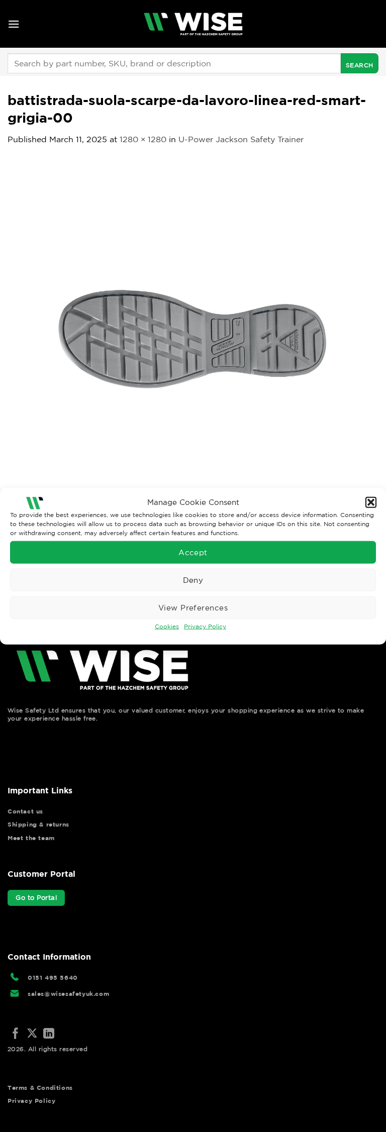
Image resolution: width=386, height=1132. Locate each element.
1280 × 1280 (143, 139)
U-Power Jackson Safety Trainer (241, 139)
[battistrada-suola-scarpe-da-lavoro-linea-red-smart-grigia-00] (193, 342)
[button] (371, 502)
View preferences (193, 607)
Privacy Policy (205, 626)
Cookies (167, 626)
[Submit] (359, 63)
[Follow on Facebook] (15, 1034)
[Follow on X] (32, 1034)
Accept (193, 552)
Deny (193, 579)
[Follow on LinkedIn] (48, 1034)
